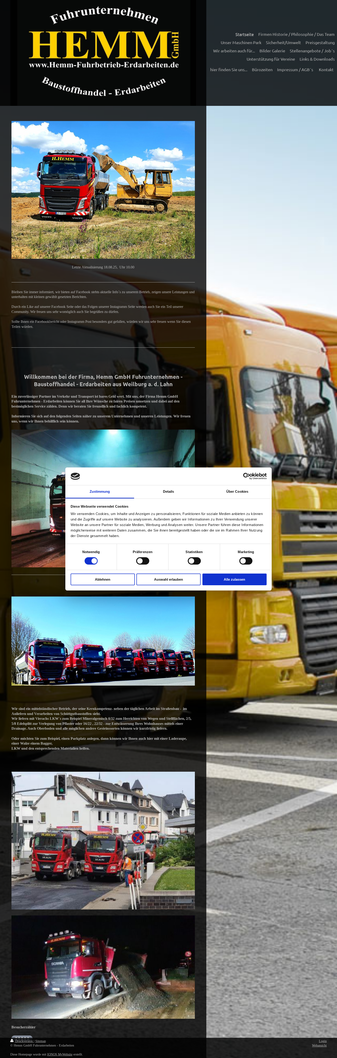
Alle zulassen (234, 579)
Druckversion (24, 1041)
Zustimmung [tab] (100, 491)
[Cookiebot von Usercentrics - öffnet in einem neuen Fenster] (247, 476)
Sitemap (40, 1041)
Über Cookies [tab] (237, 491)
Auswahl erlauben (168, 579)
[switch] (142, 561)
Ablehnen (102, 579)
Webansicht (319, 1045)
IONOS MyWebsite (59, 1054)
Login (323, 1041)
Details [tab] (168, 491)
